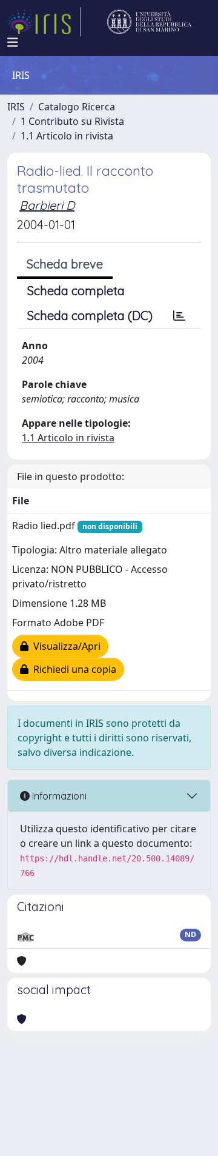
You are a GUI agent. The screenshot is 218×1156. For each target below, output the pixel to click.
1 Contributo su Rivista (72, 121)
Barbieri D (46, 205)
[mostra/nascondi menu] (12, 42)
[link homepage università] (149, 21)
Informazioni (58, 796)
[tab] (179, 316)
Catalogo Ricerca (76, 106)
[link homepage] (44, 21)
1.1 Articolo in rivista (67, 135)
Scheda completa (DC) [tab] (90, 315)
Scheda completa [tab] (76, 290)
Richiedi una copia (72, 669)
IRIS (16, 106)
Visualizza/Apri (64, 646)
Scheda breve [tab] (65, 264)
